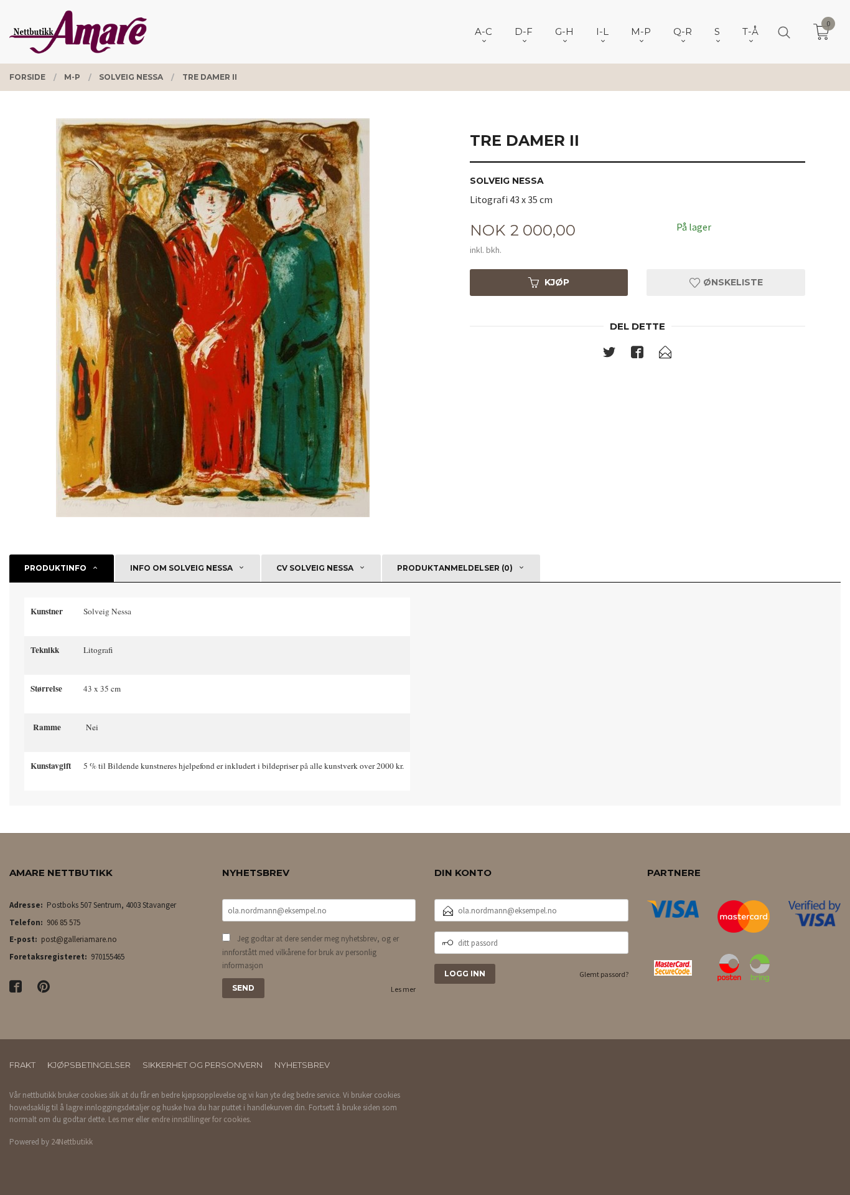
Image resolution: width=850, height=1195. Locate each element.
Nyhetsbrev (302, 1065)
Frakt (22, 1065)
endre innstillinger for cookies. (201, 1119)
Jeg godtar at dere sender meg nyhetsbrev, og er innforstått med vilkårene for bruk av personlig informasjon (310, 952)
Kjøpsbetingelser (89, 1065)
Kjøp (556, 282)
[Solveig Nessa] (212, 317)
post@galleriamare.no (79, 939)
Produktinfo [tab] (55, 568)
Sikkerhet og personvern (202, 1065)
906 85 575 (63, 922)
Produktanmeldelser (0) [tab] (455, 568)
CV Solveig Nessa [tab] (314, 568)
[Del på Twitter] (609, 354)
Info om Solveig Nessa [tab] (181, 568)
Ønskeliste (732, 282)
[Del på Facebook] (637, 354)
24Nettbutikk (72, 1141)
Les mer (403, 989)
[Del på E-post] (665, 354)
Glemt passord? (603, 974)
